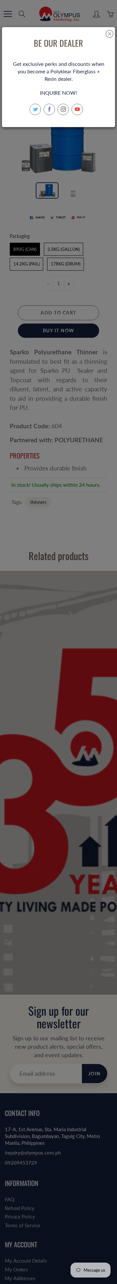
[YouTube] (77, 109)
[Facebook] (49, 109)
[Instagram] (63, 109)
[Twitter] (35, 109)
